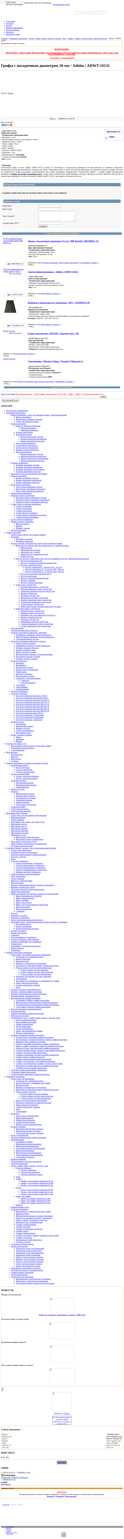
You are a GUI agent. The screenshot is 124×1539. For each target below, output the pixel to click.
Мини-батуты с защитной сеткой (34, 554)
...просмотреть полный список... (62, 387)
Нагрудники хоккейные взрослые (30, 491)
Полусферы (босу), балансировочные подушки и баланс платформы (39, 922)
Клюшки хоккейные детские (27, 465)
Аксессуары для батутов (26, 585)
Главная (4, 38)
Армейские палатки (24, 800)
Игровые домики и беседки (27, 648)
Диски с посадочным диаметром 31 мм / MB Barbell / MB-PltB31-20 (63, 241)
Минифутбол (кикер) (24, 726)
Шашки (19, 741)
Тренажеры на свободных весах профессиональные (37, 1066)
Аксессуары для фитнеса (21, 850)
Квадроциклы (17, 754)
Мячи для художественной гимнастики (32, 905)
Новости (8, 1529)
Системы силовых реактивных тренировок (29, 1070)
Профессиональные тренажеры (19, 953)
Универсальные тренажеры (22, 1272)
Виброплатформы (18, 1159)
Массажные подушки (20, 833)
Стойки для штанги (24, 1238)
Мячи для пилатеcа (24, 902)
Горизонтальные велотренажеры (29, 1155)
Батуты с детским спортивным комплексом (39, 563)
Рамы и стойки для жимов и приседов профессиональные (40, 1046)
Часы (18, 987)
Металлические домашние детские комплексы (35, 637)
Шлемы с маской (23, 528)
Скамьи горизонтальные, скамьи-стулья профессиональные (40, 1050)
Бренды (8, 1528)
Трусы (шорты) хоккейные (22, 519)
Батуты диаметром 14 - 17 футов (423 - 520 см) (45, 572)
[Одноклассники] (8, 125)
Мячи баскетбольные (24, 1118)
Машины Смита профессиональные (31, 1042)
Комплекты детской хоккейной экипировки (29, 474)
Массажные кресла (19, 826)
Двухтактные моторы (25, 783)
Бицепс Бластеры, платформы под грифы (33, 1083)
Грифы (70, 38)
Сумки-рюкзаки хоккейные (27, 517)
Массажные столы (18, 835)
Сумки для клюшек (24, 506)
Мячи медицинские (24, 909)
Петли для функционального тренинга (27, 920)
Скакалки (15, 935)
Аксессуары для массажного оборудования (28, 815)
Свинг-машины (17, 820)
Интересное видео (11, 1532)
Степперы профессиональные (23, 1072)
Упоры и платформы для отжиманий (26, 942)
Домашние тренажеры (18, 38)
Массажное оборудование (16, 813)
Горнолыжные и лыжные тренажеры (26, 1161)
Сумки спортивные (24, 511)
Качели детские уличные (26, 652)
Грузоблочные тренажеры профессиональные (35, 1037)
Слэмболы (20, 911)
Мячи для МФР (22, 900)
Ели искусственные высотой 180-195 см (32, 704)
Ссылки (8, 1531)
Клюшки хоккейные (19, 463)
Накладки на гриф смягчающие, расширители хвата (37, 966)
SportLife (6, 1505)
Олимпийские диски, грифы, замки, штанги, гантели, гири (35, 1018)
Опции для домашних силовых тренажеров (34, 1218)
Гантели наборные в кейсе (32, 1175)
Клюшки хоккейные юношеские (29, 467)
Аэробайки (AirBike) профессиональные (32, 1000)
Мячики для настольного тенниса (30, 1259)
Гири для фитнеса (18, 876)
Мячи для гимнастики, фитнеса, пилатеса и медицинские (35, 894)
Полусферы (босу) (23, 924)
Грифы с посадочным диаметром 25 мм (37, 1181)
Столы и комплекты (24, 770)
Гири (18, 1177)
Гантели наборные (23, 1168)
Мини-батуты (26, 548)
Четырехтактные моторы (26, 785)
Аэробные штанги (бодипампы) (24, 852)
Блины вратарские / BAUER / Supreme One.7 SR (53, 333)
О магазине (10, 21)
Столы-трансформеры (25, 731)
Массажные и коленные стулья (23, 842)
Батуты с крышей (28, 580)
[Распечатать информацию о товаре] (74, 119)
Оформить (62, 1462)
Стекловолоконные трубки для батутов (37, 624)
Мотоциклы (16, 759)
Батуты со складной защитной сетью (36, 574)
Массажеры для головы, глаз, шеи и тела (28, 822)
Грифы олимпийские (24, 1024)
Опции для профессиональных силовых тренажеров (37, 1044)
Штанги (19, 1205)
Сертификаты (10, 1526)
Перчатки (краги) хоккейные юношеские (33, 500)
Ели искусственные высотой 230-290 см (32, 709)
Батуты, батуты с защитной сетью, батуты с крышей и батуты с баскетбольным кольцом (52, 559)
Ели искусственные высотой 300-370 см (32, 711)
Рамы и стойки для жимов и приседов (31, 1220)
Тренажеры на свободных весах (29, 1240)
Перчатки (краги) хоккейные (23, 496)
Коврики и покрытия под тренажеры (31, 963)
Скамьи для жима (23, 1227)
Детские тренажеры (19, 691)
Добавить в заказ (65, 119)
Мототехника (11, 752)
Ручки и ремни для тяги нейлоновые (36, 974)
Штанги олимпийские (25, 1033)
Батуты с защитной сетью (31, 565)
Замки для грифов (23, 1196)
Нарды (18, 737)
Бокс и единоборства (19, 1135)
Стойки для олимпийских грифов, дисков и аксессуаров (39, 1064)
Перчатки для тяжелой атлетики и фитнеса (33, 976)
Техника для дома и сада (16, 744)
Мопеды (14, 757)
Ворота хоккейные (23, 417)
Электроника (21, 979)
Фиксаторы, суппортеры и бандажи (26, 946)
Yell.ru (66, 1414)
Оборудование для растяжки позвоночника (29, 844)
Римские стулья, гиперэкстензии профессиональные (37, 1048)
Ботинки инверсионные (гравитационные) (28, 855)
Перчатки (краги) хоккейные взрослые (32, 502)
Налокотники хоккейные (21, 493)
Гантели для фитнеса (19, 861)
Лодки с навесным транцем (27, 776)
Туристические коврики (21, 811)
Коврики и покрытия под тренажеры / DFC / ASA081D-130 (59, 302)
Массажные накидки (19, 831)
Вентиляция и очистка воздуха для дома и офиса (31, 746)
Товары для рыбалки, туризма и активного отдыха (27, 763)
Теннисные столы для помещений (30, 1248)
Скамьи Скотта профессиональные (30, 1057)
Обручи (14, 913)
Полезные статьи (13, 34)
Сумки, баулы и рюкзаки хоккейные (26, 504)
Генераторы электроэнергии (22, 748)
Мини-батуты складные (30, 550)
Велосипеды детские (24, 667)
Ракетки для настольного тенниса (30, 1262)
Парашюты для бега (19, 916)
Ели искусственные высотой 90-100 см (32, 698)
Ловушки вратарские (29, 430)
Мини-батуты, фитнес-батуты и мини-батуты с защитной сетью (42, 546)
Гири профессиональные (26, 1022)
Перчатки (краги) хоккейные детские (31, 498)
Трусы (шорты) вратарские (27, 448)
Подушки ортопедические (22, 846)
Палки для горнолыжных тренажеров (31, 1101)
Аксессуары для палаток (26, 805)
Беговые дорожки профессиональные (26, 992)
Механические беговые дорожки (29, 1129)
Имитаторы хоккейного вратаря (29, 419)
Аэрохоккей (21, 724)
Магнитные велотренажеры (27, 1146)
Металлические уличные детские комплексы (34, 654)
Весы (13, 859)
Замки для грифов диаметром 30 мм (35, 1201)
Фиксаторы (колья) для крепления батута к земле (41, 606)
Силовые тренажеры (19, 1209)
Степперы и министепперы (22, 1244)
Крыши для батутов (29, 593)
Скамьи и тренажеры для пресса (29, 1229)
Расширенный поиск (61, 5)
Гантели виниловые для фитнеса (29, 863)
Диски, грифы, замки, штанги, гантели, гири (47, 38)
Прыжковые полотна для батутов (34, 622)
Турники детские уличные (27, 659)
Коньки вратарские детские (32, 437)
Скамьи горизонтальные (26, 1225)
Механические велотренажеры (28, 1144)
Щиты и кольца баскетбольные (29, 1124)
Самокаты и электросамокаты (28, 678)
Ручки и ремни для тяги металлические (37, 972)
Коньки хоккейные (19, 476)
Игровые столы (17, 722)
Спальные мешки (18, 807)
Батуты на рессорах (29, 576)
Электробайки (22, 687)
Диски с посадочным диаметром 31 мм (37, 1192)
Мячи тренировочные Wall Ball (29, 896)
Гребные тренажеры (19, 1164)
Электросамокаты (28, 683)
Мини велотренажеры (25, 1151)
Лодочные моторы (18, 781)
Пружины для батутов (30, 620)
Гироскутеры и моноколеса (27, 670)
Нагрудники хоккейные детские (29, 487)
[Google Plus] (11, 125)
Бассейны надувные (24, 539)
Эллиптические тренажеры (22, 1277)
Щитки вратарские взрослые (32, 461)
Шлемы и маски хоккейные (22, 522)
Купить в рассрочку (50, 263)
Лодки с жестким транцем (27, 778)
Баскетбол (15, 1114)
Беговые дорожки (18, 1127)
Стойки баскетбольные (25, 1122)
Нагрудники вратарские (26, 443)
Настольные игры (23, 733)
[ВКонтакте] (3, 125)
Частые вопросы (12, 30)
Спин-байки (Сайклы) (25, 1157)
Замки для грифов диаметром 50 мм (35, 1203)
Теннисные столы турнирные (28, 1255)
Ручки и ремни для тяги (26, 1092)
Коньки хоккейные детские (27, 478)
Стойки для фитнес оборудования (25, 939)
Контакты (10, 32)
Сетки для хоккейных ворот (27, 422)
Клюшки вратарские (24, 432)
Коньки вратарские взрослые (33, 441)
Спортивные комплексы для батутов (36, 602)
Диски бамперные (23, 1027)
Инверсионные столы (20, 1207)
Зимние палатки (22, 802)
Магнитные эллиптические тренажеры (32, 1281)
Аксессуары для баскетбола (27, 1116)
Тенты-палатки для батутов (32, 604)
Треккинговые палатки (25, 796)
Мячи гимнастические (25, 898)
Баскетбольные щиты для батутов (35, 587)
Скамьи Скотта (22, 1231)
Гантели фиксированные (26, 1020)
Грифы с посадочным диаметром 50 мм (37, 1185)
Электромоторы (22, 787)
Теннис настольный (19, 1246)
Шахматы (20, 739)
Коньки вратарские (24, 435)
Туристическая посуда (20, 809)
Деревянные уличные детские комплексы (33, 646)
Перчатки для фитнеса (20, 918)
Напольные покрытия (20, 1016)
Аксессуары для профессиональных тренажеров (31, 955)
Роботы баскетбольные (25, 1120)
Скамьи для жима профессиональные (31, 1053)
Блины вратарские (28, 428)
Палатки (14, 791)
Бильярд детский (23, 728)
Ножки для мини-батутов (31, 617)
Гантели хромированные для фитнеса (31, 870)
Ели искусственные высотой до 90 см (31, 696)
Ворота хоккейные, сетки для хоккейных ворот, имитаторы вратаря (39, 415)
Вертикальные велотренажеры (28, 1153)
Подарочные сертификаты (17, 411)
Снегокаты (20, 685)
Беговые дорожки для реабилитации (26, 990)
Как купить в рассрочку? (69, 263)
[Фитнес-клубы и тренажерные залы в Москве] (62, 1411)
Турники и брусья (23, 1242)
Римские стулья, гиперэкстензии (29, 1222)
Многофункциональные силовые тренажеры (34, 1216)
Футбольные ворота (19, 1275)
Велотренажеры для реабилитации (25, 996)
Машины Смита (22, 1214)
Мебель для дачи (18, 789)
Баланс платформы (23, 926)
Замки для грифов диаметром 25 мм (35, 1198)
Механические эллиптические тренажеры (33, 1279)
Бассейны (15, 537)
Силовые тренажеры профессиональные (27, 1035)
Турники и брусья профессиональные (31, 1068)
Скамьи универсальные (25, 1233)
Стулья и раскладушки (25, 772)
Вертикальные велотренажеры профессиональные (37, 1003)
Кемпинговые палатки (25, 794)
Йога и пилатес (17, 883)
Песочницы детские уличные (28, 657)
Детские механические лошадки (24, 630)
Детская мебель (17, 628)
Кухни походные (23, 768)
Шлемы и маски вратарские (27, 450)
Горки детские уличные (25, 643)
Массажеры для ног (19, 824)
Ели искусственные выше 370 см (29, 713)
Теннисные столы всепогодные (29, 1251)
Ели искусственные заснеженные (30, 717)
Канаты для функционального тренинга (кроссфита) (32, 885)
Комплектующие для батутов (28, 609)
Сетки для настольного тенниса (29, 1264)
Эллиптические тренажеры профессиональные (30, 1074)
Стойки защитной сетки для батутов (36, 626)
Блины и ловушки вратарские (28, 426)
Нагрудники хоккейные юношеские (31, 489)
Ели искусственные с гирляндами (30, 715)
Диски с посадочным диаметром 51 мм (37, 1194)
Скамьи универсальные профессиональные (34, 1059)
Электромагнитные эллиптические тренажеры (35, 1283)
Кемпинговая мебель (19, 765)
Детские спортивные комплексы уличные (28, 641)
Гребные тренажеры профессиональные (27, 1013)
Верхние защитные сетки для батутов (36, 589)
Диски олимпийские (24, 1029)
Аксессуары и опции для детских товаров (28, 535)
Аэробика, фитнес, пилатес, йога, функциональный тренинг (31, 848)
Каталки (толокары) (24, 674)
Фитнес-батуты (27, 556)
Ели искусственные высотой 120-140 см (32, 700)
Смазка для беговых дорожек (28, 985)
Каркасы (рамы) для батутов (32, 613)
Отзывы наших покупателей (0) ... (20, 185)
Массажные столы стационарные (29, 839)
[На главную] (14, 8)
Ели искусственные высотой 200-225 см (32, 707)
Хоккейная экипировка (15, 413)
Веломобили (21, 665)
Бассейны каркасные (24, 541)
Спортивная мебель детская (27, 639)
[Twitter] (5, 125)
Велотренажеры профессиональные (26, 998)
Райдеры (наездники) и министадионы (27, 1270)
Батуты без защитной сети (31, 561)
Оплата (9, 26)
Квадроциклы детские (25, 676)
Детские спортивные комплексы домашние (29, 633)
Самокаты (25, 680)
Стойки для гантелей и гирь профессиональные (35, 1061)
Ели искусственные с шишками (29, 720)
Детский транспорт (19, 661)
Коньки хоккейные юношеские (29, 480)
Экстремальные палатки (26, 798)
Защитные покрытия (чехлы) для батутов (38, 591)
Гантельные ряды (18, 1011)
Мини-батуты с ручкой (30, 552)
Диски (18, 1188)
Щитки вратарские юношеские (33, 456)
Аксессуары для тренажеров (22, 1079)
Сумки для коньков (24, 509)
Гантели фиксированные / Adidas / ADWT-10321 (53, 272)
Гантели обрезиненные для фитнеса (31, 868)
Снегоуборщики (17, 750)
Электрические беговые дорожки (29, 1133)
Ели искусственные (19, 694)
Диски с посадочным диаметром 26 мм (37, 1190)
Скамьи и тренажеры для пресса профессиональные (37, 1055)
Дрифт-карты (21, 672)
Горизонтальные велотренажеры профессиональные (37, 1005)
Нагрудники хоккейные (21, 485)
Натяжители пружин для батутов (34, 598)
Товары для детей (13, 532)
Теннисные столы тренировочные (30, 1253)
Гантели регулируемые (30, 1172)
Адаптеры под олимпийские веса (29, 957)
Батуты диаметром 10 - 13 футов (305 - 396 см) (45, 569)
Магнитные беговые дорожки (28, 1131)
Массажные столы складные (27, 837)
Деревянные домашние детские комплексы (33, 635)
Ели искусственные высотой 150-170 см (32, 702)
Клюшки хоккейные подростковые (30, 469)
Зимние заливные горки (26, 650)
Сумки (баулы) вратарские (27, 445)
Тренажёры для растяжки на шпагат (26, 1268)
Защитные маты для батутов (32, 611)
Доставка (9, 23)
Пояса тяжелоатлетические (27, 983)
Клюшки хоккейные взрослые (28, 472)
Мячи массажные (23, 907)
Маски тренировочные (20, 892)
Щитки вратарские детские (32, 454)
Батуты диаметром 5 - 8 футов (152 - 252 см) (44, 567)
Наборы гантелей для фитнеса (28, 872)
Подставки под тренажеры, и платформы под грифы (37, 981)
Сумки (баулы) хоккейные (26, 513)
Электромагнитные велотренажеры (30, 1148)
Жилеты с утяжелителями (21, 881)
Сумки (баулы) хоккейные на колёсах (31, 515)
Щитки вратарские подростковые (34, 459)
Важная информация (14, 28)
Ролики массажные (19, 933)
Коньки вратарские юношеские (34, 439)
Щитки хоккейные (18, 530)
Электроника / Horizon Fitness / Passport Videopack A (55, 361)
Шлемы (19, 526)
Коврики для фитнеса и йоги (23, 887)
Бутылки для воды (18, 857)
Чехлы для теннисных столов (28, 1266)
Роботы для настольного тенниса (29, 1257)
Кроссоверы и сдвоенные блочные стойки (33, 1212)
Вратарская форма (18, 424)
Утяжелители (16, 944)
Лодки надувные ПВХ (20, 774)
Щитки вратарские (23, 452)
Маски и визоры (22, 524)
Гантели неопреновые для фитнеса (30, 865)
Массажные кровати (19, 828)
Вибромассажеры (18, 818)
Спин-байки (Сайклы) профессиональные (33, 1007)
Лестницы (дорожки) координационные (27, 889)
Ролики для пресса (18, 931)
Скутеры (14, 761)
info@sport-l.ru (6, 1484)
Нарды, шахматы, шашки (21, 735)
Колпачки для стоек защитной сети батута (38, 615)
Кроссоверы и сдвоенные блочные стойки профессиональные (41, 1040)
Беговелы (20, 663)
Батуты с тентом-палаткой (31, 583)
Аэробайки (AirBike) (24, 1142)
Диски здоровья (17, 879)
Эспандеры (15, 950)
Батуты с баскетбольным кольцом (35, 578)
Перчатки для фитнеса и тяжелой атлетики (33, 1103)
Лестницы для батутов (30, 596)
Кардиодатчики (22, 961)
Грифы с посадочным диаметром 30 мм (90, 38)
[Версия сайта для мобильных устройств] (63, 1534)
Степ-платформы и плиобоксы (23, 937)
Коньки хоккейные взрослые (28, 482)
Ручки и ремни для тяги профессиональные (34, 968)
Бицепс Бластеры (23, 959)
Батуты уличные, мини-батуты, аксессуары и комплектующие (36, 543)
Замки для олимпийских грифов (29, 1031)
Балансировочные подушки (27, 929)
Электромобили (22, 689)
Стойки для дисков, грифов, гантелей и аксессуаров (37, 1235)
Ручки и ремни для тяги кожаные (34, 970)
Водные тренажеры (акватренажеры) (26, 1009)
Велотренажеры (17, 1140)
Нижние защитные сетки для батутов (36, 600)
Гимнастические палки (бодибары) (25, 874)
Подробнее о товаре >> (89, 263)
